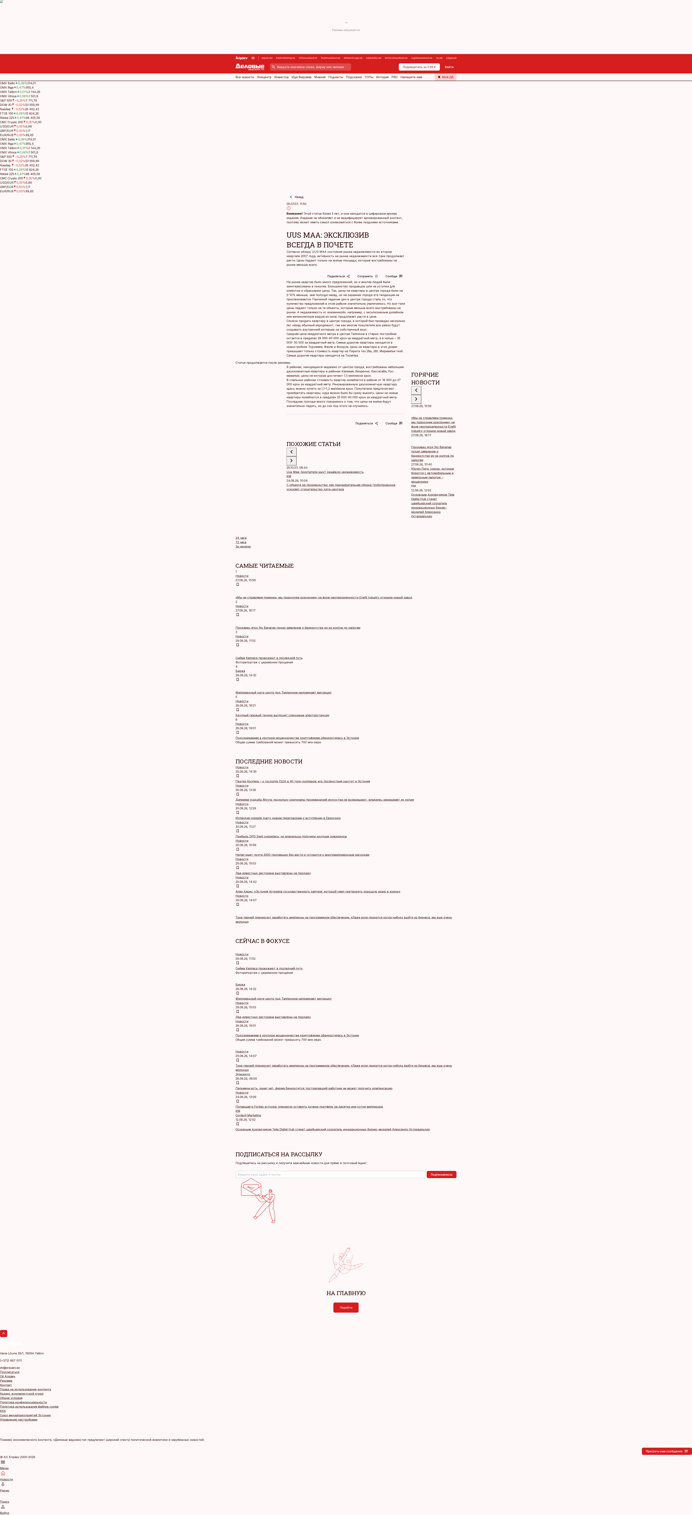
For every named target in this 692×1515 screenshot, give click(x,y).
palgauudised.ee (455, 58)
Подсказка (354, 77)
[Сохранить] (238, 584)
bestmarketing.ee (285, 58)
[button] (330, 1174)
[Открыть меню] (253, 57)
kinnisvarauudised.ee (396, 58)
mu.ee (439, 58)
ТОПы (369, 77)
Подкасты (335, 77)
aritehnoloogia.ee (353, 58)
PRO (394, 77)
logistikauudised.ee (421, 58)
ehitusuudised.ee (308, 58)
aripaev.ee (267, 58)
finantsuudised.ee (330, 58)
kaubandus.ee (373, 58)
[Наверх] (3, 1333)
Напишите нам (411, 77)
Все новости (245, 77)
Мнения (319, 77)
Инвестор (281, 77)
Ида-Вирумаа (301, 77)
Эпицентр (264, 77)
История (382, 77)
